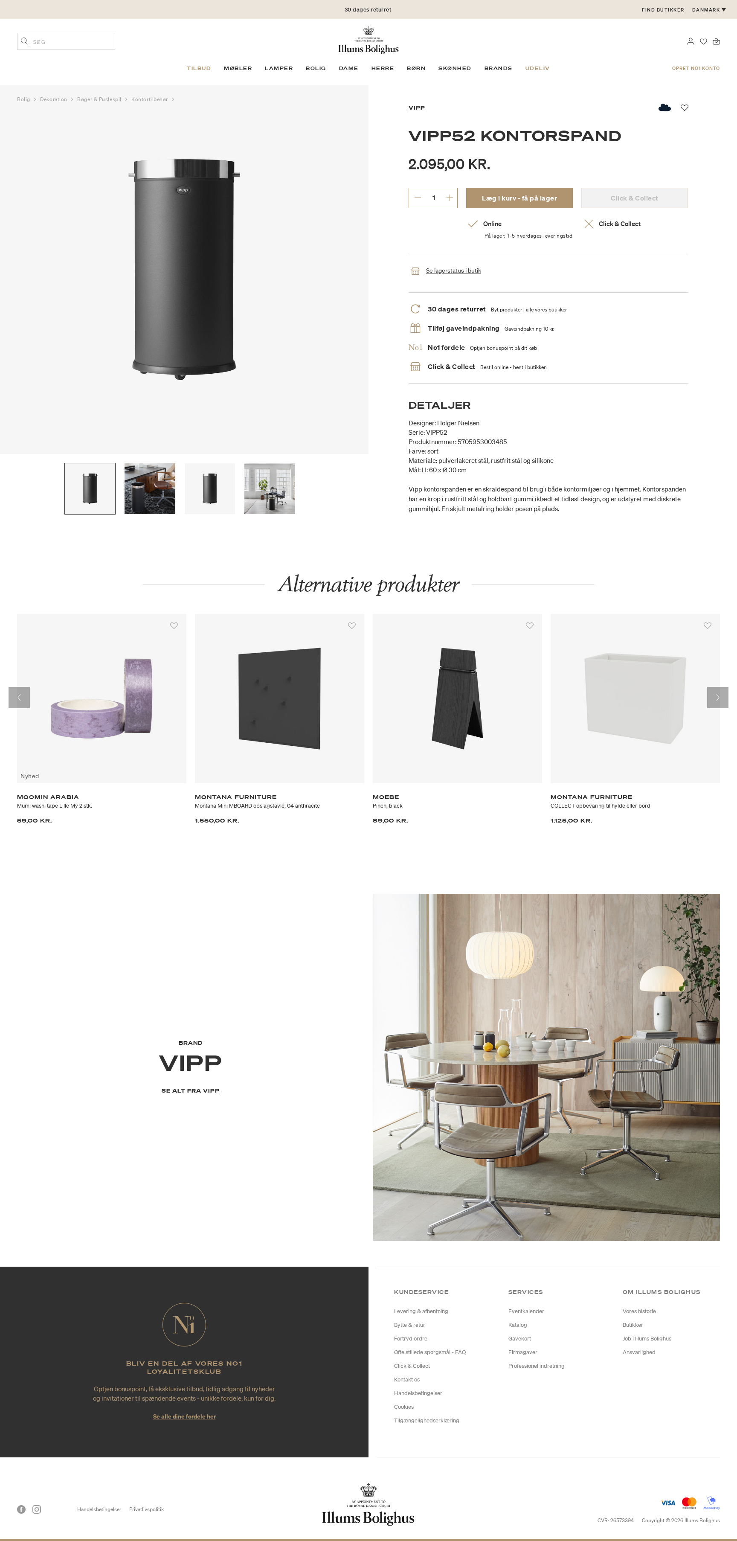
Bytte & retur (409, 1325)
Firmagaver (522, 1352)
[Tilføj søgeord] (25, 42)
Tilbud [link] (199, 68)
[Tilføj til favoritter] (174, 626)
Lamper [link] (279, 68)
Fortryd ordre (410, 1338)
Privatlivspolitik (146, 1509)
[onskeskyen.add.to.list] (665, 107)
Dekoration (54, 99)
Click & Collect (412, 1365)
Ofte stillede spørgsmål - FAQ (430, 1352)
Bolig (24, 99)
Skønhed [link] (455, 68)
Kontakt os (407, 1379)
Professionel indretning (536, 1365)
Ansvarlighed (639, 1352)
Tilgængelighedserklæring (426, 1420)
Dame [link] (349, 68)
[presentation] (19, 697)
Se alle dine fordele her (184, 1416)
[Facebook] (21, 1509)
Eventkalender (526, 1311)
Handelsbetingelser (418, 1393)
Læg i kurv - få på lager (519, 198)
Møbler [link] (238, 68)
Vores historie (639, 1311)
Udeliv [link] (537, 68)
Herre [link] (383, 68)
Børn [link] (416, 68)
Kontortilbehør (150, 99)
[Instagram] (36, 1509)
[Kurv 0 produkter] (716, 40)
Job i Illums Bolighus (647, 1338)
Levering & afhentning (421, 1311)
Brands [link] (499, 68)
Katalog (517, 1325)
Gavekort (519, 1338)
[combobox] (66, 41)
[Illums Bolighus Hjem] (368, 39)
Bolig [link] (316, 68)
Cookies (404, 1406)
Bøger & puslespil (100, 99)
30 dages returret (368, 9)
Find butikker (663, 9)
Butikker (633, 1325)
